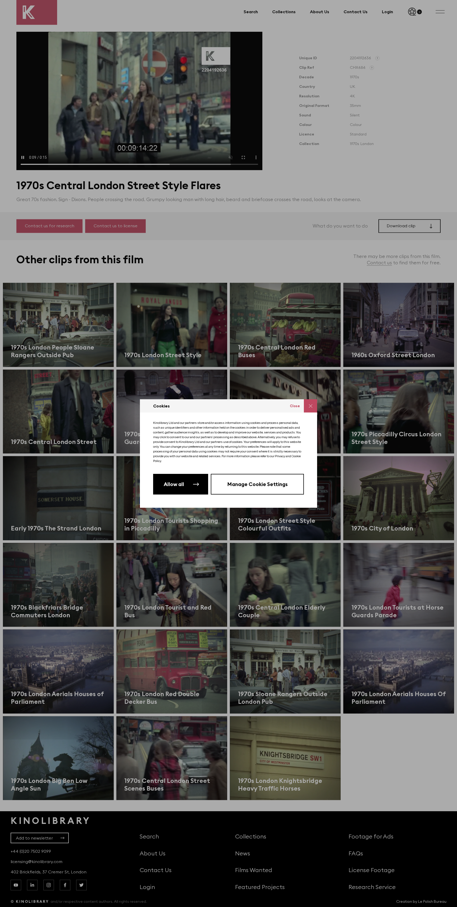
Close (295, 406)
